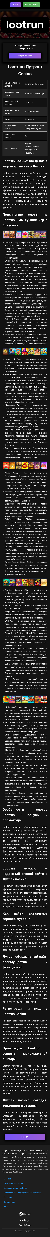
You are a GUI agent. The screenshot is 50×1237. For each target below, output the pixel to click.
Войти (15, 4)
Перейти (25, 1137)
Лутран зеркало (25, 55)
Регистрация (31, 4)
